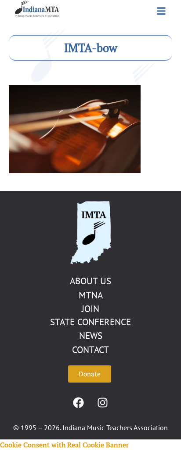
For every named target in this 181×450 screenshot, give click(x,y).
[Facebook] (79, 402)
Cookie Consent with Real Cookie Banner (64, 445)
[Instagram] (103, 402)
